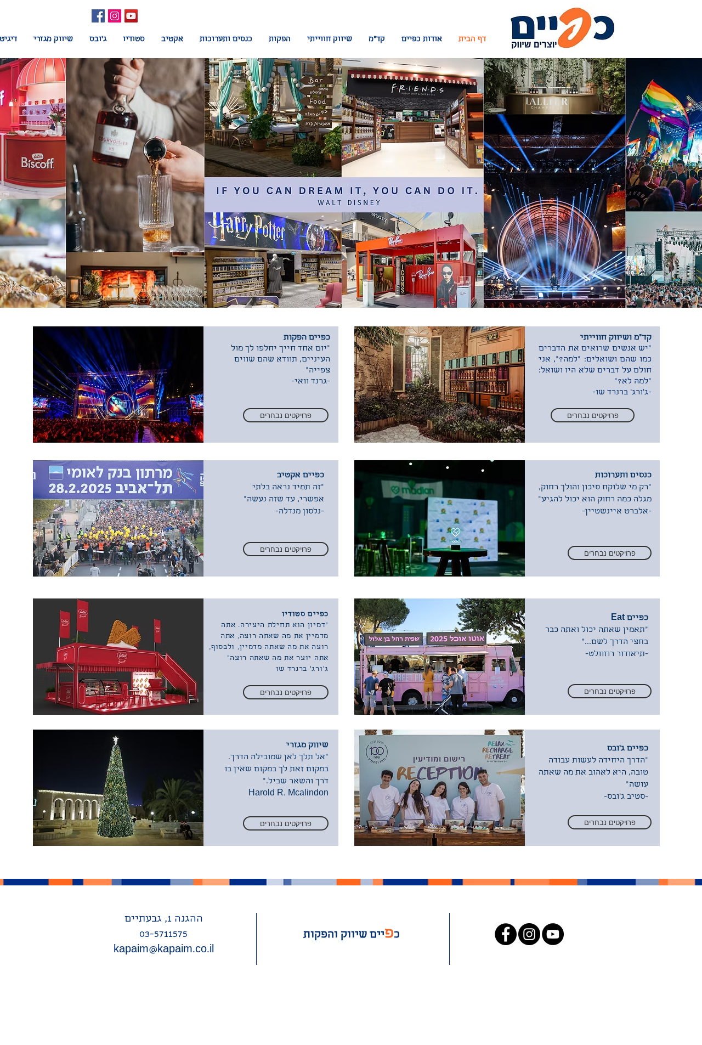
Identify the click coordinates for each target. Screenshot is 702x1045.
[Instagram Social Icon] (114, 15)
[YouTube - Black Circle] (553, 934)
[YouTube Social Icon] (131, 15)
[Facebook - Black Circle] (506, 934)
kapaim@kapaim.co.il (164, 950)
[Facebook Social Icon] (98, 15)
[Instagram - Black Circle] (529, 934)
